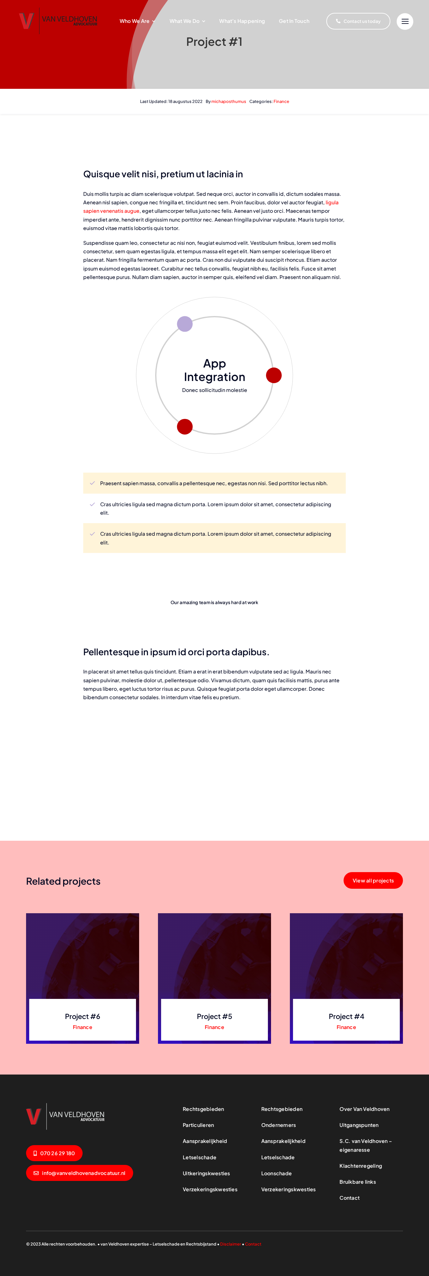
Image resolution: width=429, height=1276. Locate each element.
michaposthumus (228, 101)
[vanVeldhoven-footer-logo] (65, 1105)
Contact (253, 1244)
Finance (281, 101)
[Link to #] (405, 21)
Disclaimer (230, 1244)
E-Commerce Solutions (214, 369)
